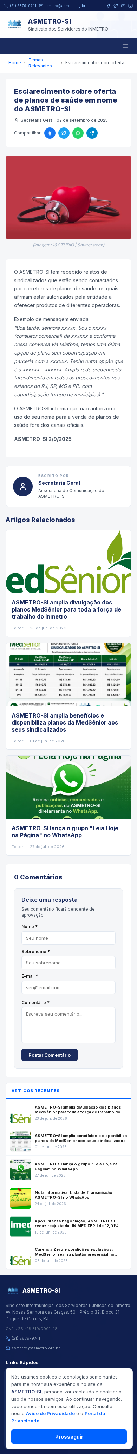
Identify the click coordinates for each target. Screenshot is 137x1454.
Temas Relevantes (40, 62)
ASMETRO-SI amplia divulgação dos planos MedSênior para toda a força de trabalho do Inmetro (66, 609)
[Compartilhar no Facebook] (50, 133)
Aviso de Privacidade (50, 1413)
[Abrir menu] (125, 46)
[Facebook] (108, 6)
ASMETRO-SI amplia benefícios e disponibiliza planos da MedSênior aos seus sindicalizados (65, 722)
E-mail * (29, 976)
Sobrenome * (35, 951)
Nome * (29, 926)
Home (14, 62)
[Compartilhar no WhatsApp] (78, 133)
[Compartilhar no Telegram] (92, 133)
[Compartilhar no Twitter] (64, 133)
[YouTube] (123, 6)
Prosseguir (69, 1437)
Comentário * (35, 1002)
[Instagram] (130, 6)
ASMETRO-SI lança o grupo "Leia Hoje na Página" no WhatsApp (65, 832)
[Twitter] (115, 6)
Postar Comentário (49, 1055)
